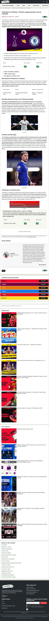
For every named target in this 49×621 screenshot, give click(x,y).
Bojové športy (36, 5)
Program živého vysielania (8, 5)
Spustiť (24, 205)
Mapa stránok (4, 608)
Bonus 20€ (43, 287)
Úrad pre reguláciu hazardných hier (33, 590)
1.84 (25, 66)
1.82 (38, 66)
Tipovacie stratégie (6, 553)
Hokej (23, 5)
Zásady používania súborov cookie (8, 605)
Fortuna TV (5, 82)
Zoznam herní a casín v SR (7, 567)
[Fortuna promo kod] (3, 298)
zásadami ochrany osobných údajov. (38, 606)
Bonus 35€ (43, 280)
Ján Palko (17, 16)
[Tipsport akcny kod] (3, 291)
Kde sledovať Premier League (8, 577)
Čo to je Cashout (5, 561)
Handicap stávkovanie (6, 548)
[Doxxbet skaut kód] (3, 281)
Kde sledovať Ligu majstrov (7, 575)
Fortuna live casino (5, 569)
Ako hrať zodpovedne (30, 593)
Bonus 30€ (43, 298)
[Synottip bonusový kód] (3, 284)
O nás (3, 601)
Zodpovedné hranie (30, 587)
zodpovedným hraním (32, 236)
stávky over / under (35, 197)
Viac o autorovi (42, 264)
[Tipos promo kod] (3, 295)
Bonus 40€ (43, 284)
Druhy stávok (4, 557)
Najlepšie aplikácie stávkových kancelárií (11, 563)
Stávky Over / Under (6, 546)
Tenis (29, 5)
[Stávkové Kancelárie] (13, 586)
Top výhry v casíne (5, 565)
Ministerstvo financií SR (30, 588)
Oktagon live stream (6, 573)
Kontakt (3, 603)
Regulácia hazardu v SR (7, 571)
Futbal (18, 5)
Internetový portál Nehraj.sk (31, 592)
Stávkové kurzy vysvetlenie (7, 559)
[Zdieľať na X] (45, 17)
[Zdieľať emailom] (46, 17)
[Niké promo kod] (3, 288)
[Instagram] (27, 609)
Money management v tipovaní (8, 555)
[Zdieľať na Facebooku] (43, 17)
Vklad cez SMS (4, 550)
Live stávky (4, 544)
